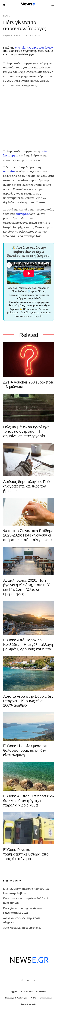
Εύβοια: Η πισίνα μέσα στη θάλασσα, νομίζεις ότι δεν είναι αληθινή (25, 750)
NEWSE (6, 16)
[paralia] (28, 726)
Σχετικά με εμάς (28, 1004)
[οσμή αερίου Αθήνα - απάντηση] (28, 359)
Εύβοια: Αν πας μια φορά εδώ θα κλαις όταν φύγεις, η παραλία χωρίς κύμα (28, 800)
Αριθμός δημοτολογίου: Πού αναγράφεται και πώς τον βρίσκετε (26, 486)
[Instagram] (28, 980)
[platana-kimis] (28, 618)
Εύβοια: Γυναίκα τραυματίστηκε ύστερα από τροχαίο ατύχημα (25, 854)
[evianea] (28, 408)
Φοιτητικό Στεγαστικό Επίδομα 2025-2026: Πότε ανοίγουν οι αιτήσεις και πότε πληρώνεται (28, 535)
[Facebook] (22, 980)
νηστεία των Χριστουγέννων (34, 47)
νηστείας (9, 171)
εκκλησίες (23, 214)
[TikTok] (34, 980)
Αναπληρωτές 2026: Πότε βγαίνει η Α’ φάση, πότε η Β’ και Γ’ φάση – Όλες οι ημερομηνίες (26, 587)
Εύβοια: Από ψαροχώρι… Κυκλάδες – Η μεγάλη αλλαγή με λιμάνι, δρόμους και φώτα (28, 644)
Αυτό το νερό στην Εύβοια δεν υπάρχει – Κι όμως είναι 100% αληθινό (28, 701)
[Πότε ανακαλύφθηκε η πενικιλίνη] (28, 512)
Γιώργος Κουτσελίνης (12, 35)
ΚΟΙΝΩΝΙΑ (41, 991)
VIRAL (33, 997)
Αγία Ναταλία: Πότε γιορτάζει (22, 927)
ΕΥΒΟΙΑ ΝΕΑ (27, 991)
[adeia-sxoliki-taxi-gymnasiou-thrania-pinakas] (28, 561)
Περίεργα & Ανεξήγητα (16, 997)
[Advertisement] (28, 118)
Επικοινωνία (46, 997)
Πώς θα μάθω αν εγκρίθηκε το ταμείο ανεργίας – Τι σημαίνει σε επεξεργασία (26, 431)
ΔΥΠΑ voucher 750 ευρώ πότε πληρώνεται (28, 384)
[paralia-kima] (28, 673)
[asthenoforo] (28, 828)
